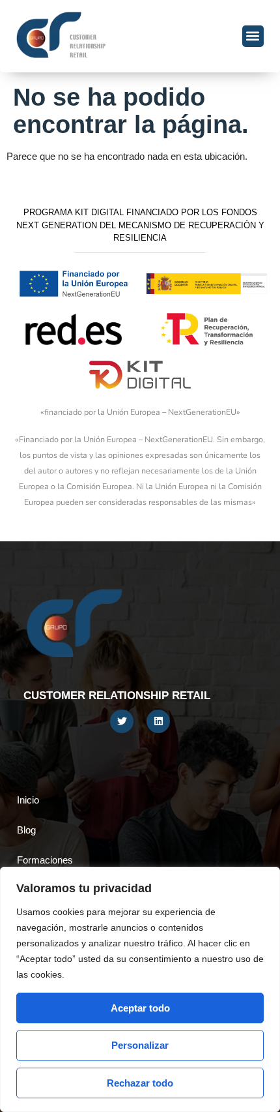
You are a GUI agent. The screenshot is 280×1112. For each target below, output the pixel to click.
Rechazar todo (140, 1083)
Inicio (28, 799)
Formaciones (45, 859)
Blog (26, 829)
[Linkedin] (158, 721)
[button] (253, 36)
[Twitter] (121, 721)
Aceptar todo (140, 1008)
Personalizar (140, 1045)
